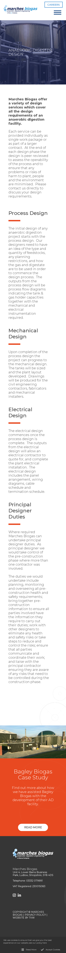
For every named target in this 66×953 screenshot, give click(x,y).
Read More (33, 827)
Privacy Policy (35, 914)
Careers (53, 4)
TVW (32, 917)
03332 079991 (34, 880)
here (44, 943)
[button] (57, 12)
